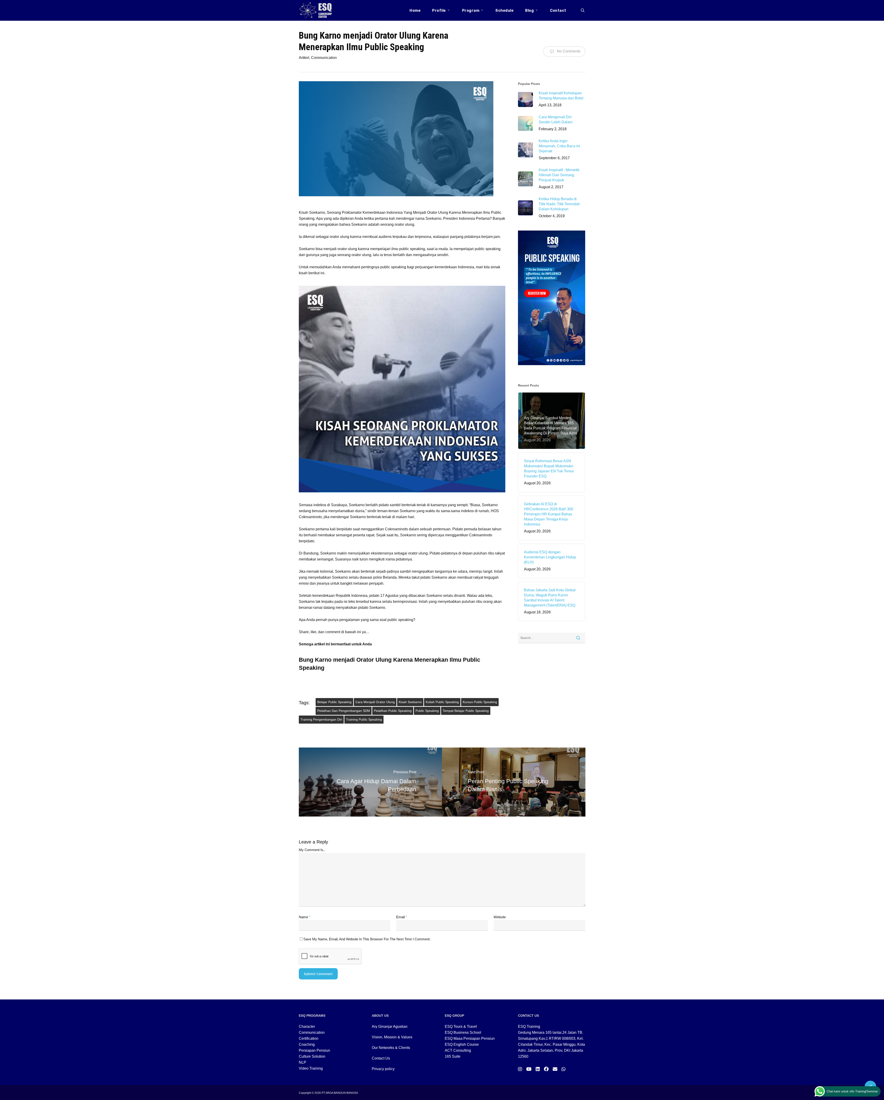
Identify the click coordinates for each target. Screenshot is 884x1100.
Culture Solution (312, 1056)
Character (307, 1026)
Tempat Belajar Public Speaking (466, 711)
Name (304, 917)
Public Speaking (427, 711)
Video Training (311, 1068)
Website (500, 917)
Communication (324, 58)
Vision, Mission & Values (392, 1037)
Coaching (307, 1044)
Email (401, 917)
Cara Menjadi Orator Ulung (375, 702)
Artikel (304, 58)
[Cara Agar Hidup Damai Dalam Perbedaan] (370, 782)
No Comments (568, 51)
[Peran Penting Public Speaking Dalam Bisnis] (513, 782)
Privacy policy (383, 1069)
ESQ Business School (463, 1032)
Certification (308, 1038)
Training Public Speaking (364, 719)
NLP (302, 1062)
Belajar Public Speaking (334, 702)
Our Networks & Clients (391, 1048)
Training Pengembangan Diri (321, 719)
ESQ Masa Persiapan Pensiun (470, 1038)
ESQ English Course (462, 1044)
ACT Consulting (458, 1050)
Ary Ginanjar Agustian (389, 1026)
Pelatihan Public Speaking (393, 711)
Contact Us (381, 1058)
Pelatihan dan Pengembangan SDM (343, 711)
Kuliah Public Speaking (442, 702)
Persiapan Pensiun (314, 1050)
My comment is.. (312, 850)
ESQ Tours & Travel (461, 1026)
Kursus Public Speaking (480, 702)
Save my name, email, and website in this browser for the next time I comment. (366, 939)
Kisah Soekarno (410, 702)
